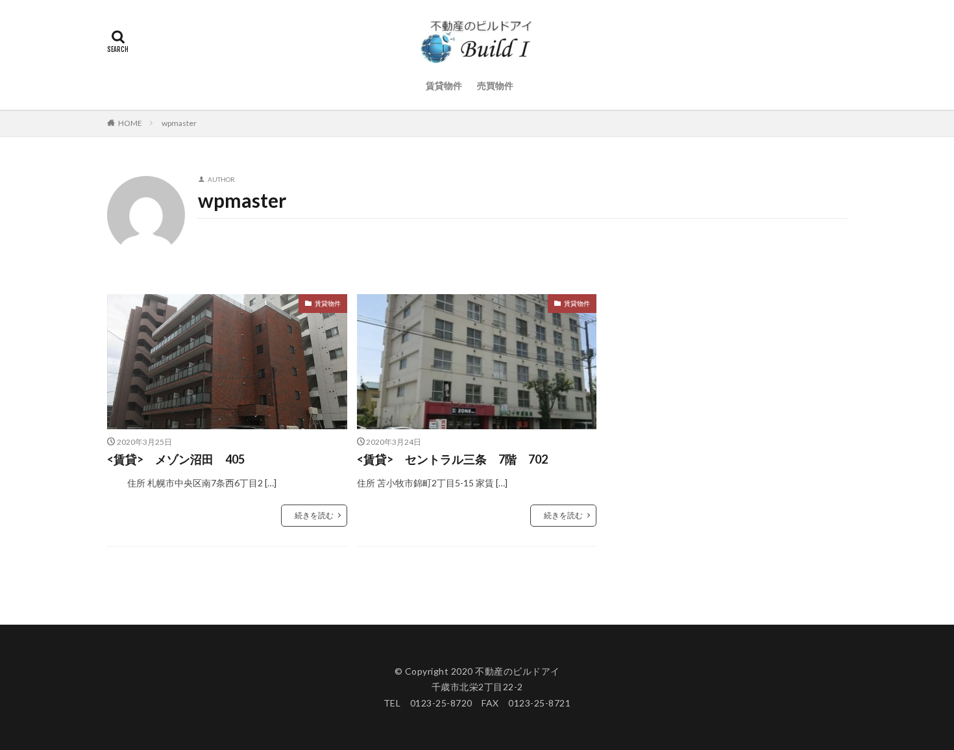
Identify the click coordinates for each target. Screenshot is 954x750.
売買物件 (495, 85)
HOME (130, 123)
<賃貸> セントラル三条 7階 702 (452, 459)
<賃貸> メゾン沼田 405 (176, 459)
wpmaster (179, 123)
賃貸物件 (444, 85)
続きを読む (314, 515)
